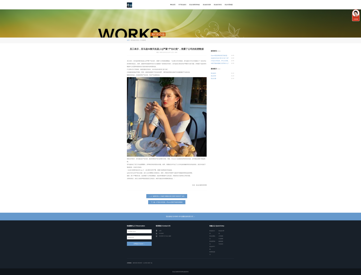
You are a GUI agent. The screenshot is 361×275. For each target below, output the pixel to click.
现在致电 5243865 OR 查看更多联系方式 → (180, 216)
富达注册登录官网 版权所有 (180, 271)
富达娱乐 (213, 73)
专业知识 (221, 244)
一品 (143, 263)
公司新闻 (221, 236)
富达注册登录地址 (194, 4)
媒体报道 (221, 241)
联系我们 (356, 13)
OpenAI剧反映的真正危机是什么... (220, 55)
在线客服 (356, 19)
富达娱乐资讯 (218, 4)
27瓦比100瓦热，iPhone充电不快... (220, 60)
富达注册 (213, 78)
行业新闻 (221, 238)
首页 (128, 40)
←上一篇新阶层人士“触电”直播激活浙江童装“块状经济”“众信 (166, 196)
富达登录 (213, 76)
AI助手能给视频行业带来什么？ (220, 63)
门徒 (151, 263)
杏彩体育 (140, 263)
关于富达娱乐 (182, 4)
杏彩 (146, 263)
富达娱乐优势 (207, 4)
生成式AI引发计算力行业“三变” (220, 58)
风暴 (149, 263)
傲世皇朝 (135, 263)
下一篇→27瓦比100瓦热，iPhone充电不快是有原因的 (167, 202)
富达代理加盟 (229, 4)
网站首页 (172, 4)
